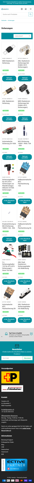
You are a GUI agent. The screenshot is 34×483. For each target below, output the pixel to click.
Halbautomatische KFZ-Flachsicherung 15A (24, 183)
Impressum (4, 452)
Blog (2, 444)
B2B (2, 454)
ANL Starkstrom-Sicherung (8, 102)
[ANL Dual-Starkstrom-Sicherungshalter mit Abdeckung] (25, 251)
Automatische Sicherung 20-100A (9, 142)
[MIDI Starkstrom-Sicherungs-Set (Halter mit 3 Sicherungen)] (25, 90)
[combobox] (17, 14)
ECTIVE (20, 58)
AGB (2, 447)
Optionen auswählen (9, 78)
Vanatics (13, 477)
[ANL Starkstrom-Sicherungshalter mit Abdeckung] (25, 293)
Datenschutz (5, 449)
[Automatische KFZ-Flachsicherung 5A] (9, 293)
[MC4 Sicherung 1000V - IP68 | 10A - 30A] (25, 130)
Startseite (3, 20)
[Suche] (31, 14)
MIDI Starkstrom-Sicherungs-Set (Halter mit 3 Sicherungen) (24, 104)
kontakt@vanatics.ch (7, 409)
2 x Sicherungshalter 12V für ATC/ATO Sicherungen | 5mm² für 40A (8, 266)
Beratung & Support (7, 440)
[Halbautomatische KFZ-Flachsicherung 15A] (25, 168)
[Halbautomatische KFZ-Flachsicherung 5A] (25, 213)
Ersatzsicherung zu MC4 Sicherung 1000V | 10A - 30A (9, 226)
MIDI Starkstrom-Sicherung (8, 62)
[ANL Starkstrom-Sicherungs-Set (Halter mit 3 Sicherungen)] (25, 50)
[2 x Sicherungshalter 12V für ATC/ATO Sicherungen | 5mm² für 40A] (9, 251)
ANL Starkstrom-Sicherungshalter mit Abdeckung (24, 306)
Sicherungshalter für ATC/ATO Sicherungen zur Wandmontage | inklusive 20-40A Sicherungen (8, 185)
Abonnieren (27, 358)
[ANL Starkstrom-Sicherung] (9, 90)
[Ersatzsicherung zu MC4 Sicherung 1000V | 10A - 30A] (9, 213)
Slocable (20, 139)
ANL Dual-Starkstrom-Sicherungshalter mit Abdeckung (24, 265)
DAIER (4, 58)
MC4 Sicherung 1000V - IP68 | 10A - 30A (24, 143)
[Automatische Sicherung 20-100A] (9, 130)
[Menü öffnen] (31, 9)
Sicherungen (11, 20)
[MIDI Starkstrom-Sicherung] (9, 50)
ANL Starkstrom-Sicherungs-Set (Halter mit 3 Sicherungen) (24, 64)
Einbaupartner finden (7, 442)
